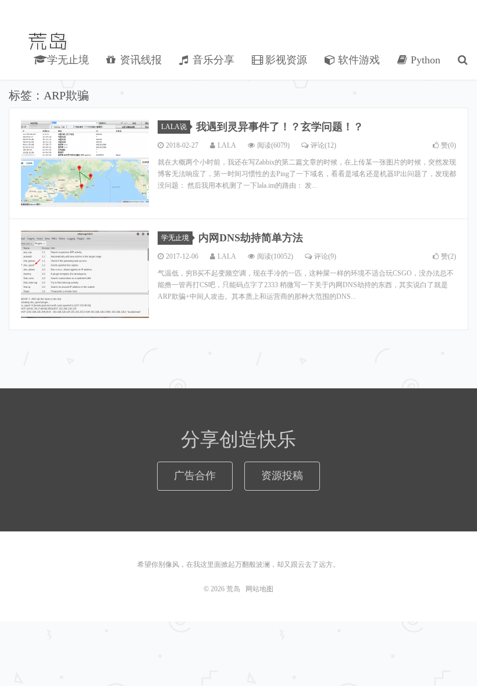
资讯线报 (139, 60)
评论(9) (325, 256)
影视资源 (284, 60)
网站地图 (259, 589)
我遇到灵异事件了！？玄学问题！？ (280, 127)
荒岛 (48, 41)
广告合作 (195, 475)
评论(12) (323, 145)
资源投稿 (282, 475)
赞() (448, 145)
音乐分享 (212, 60)
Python (424, 60)
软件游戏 (357, 60)
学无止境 (66, 60)
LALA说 (174, 127)
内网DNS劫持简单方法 (250, 238)
